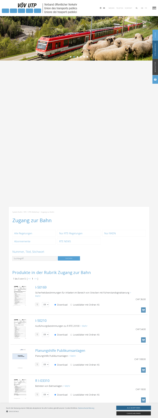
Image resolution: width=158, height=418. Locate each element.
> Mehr (83, 325)
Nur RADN (110, 233)
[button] (50, 411)
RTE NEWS (65, 241)
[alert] (79, 410)
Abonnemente (22, 241)
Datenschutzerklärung (86, 408)
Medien (111, 8)
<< (29, 278)
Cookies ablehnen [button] (133, 413)
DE (142, 8)
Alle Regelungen (23, 233)
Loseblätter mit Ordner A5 (85, 304)
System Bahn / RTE (19, 212)
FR (146, 8)
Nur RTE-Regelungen (71, 233)
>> (35, 278)
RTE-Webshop (34, 212)
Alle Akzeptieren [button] (133, 408)
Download (62, 304)
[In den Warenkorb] (143, 310)
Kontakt (128, 8)
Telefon (119, 8)
